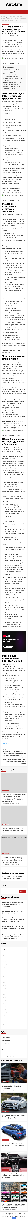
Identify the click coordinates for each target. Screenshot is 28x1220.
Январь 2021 (5, 1000)
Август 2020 (5, 1015)
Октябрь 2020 (6, 1009)
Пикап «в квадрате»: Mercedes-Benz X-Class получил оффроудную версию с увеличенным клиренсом (13, 936)
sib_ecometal (6, 35)
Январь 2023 (5, 988)
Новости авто (6, 1043)
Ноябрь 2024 (6, 961)
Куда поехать (6, 1040)
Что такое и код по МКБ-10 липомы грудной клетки (12, 71)
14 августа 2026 (13, 1118)
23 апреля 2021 (13, 864)
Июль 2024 (5, 970)
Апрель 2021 (6, 991)
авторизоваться (15, 878)
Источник (5, 744)
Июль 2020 (5, 1018)
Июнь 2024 (5, 973)
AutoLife (14, 4)
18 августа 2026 (13, 1090)
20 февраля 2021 (14, 35)
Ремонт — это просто (8, 1050)
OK (14, 1218)
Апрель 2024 (6, 979)
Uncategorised (6, 24)
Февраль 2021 (6, 997)
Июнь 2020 (5, 1021)
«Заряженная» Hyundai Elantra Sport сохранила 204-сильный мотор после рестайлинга (13, 928)
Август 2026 (5, 949)
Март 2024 (5, 982)
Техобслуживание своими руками (12, 1056)
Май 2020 (5, 1024)
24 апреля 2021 (13, 803)
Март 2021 (5, 994)
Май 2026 (5, 955)
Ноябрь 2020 (6, 1006)
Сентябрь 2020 (6, 1012)
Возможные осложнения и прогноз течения (12, 87)
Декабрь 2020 (6, 1003)
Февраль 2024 (6, 985)
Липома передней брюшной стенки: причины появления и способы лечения (14, 760)
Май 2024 (5, 976)
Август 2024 (5, 967)
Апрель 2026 (6, 958)
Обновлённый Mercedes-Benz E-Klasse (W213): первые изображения (13, 912)
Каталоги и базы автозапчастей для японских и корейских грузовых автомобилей (12, 904)
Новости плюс (6, 1046)
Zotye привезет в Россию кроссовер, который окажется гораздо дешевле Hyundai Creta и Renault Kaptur (13, 919)
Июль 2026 (5, 952)
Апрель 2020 (6, 1027)
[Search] (25, 12)
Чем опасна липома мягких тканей (13, 79)
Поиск (3, 885)
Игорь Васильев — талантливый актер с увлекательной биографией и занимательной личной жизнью (14, 752)
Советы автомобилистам (9, 1053)
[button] (22, 67)
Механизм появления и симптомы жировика (11, 75)
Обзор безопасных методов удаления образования (13, 83)
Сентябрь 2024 (6, 964)
